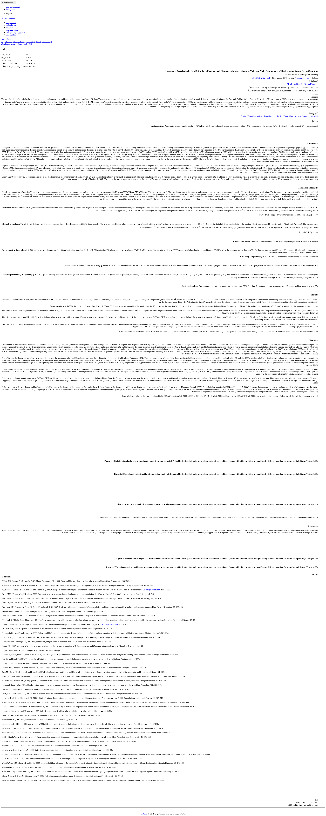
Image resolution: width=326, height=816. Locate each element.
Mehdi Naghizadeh (294, 84)
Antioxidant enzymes (292, 116)
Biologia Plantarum (152, 590)
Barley (280, 116)
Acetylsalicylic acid (310, 116)
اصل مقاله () (261, 78)
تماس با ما (10, 9)
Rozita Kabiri (310, 84)
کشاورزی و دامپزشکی (15, 32)
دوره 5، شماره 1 (302, 78)
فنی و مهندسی (12, 30)
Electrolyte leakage (255, 116)
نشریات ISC (11, 35)
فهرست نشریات (13, 7)
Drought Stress (270, 116)
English (9, 14)
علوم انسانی (11, 25)
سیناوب (143, 814)
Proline (244, 116)
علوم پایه (10, 27)
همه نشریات (11, 23)
